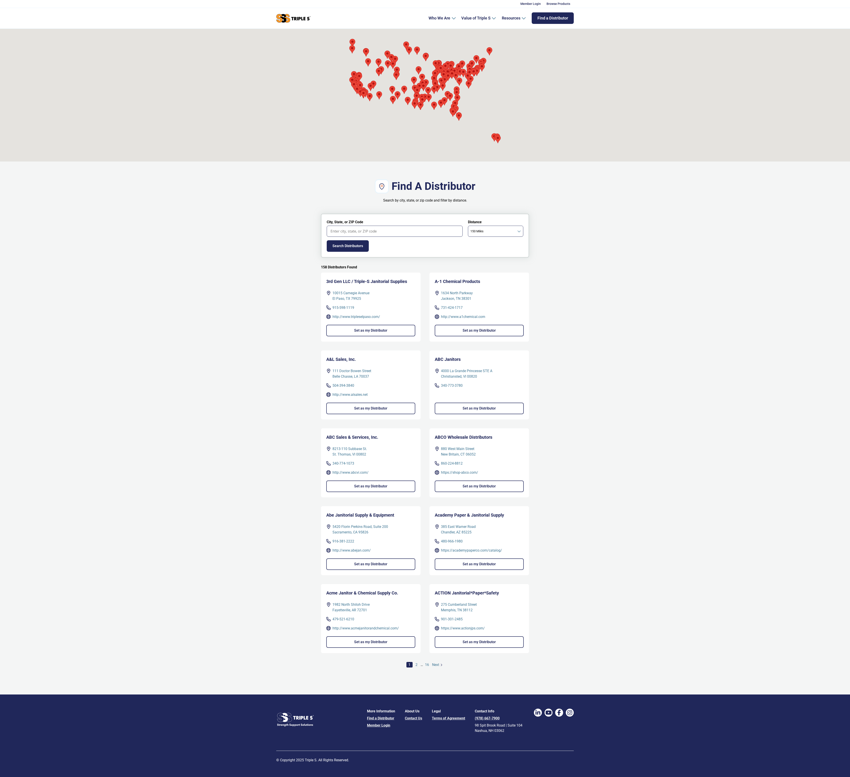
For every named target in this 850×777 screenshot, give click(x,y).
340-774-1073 (343, 463)
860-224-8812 (452, 463)
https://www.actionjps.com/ (463, 628)
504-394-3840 (343, 385)
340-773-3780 (452, 385)
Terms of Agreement (448, 718)
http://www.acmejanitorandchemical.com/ (365, 628)
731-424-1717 (452, 308)
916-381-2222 (343, 541)
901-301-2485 (452, 619)
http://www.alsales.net (350, 394)
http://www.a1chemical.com (463, 317)
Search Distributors (347, 246)
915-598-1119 (343, 308)
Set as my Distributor (370, 330)
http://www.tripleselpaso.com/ (356, 317)
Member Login (530, 4)
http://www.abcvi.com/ (350, 472)
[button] (357, 90)
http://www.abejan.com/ (351, 550)
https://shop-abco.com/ (459, 472)
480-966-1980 (452, 541)
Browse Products (558, 4)
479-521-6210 (343, 619)
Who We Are (439, 18)
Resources (511, 18)
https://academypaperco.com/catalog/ (471, 550)
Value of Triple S (476, 18)
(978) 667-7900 (487, 718)
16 (427, 665)
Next (438, 665)
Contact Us (413, 718)
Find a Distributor (552, 18)
